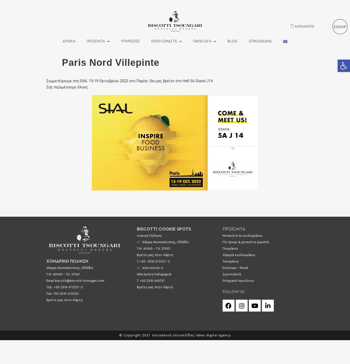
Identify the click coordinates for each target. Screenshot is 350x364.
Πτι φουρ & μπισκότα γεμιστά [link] (246, 242)
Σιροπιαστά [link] (232, 274)
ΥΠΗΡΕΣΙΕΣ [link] (130, 41)
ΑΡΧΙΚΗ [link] (69, 41)
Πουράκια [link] (230, 248)
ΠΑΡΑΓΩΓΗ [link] (202, 41)
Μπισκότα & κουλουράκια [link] (242, 235)
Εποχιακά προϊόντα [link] (238, 280)
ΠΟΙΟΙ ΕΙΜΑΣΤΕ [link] (164, 41)
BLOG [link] (232, 41)
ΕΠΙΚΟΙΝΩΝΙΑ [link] (260, 41)
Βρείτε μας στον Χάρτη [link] (64, 300)
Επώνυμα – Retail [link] (235, 268)
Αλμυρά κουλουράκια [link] (239, 255)
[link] (344, 66)
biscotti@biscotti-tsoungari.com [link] (79, 280)
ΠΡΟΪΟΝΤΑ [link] (96, 41)
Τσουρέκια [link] (231, 261)
